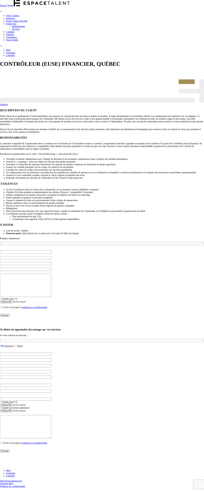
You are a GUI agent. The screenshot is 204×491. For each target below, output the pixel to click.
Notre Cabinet (12, 15)
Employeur (11, 23)
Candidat (10, 32)
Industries (10, 18)
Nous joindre (12, 40)
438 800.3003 (6, 483)
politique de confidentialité (34, 307)
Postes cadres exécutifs (16, 21)
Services (16, 29)
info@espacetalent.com (11, 481)
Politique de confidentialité (12, 486)
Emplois (10, 34)
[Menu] (1, 11)
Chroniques (11, 37)
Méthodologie (18, 26)
